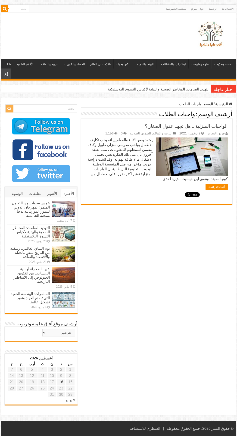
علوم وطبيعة (201, 64)
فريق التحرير (216, 133)
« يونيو (70, 400)
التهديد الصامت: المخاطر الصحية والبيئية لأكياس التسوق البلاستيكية (158, 89)
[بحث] (4, 8)
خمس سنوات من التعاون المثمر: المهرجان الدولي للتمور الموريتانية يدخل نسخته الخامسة (31, 209)
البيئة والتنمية (145, 64)
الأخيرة (68, 194)
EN (9, 64)
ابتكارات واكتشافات (173, 64)
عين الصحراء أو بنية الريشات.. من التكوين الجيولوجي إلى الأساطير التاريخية (32, 275)
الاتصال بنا (228, 8)
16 (61, 382)
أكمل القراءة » (216, 187)
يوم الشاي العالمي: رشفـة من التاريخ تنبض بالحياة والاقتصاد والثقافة (30, 252)
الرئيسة (213, 8)
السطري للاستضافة (145, 428)
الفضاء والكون (76, 64)
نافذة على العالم (100, 64)
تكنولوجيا (124, 64)
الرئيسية (222, 104)
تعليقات (35, 194)
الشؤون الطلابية (140, 133)
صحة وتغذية (223, 64)
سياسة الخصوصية (176, 8)
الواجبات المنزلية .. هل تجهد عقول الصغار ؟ (186, 126)
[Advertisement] (89, 27)
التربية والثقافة (50, 64)
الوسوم (17, 194)
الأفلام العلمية (25, 64)
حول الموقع (197, 8)
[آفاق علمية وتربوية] (211, 34)
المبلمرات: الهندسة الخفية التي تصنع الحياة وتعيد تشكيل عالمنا (30, 298)
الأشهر (52, 194)
